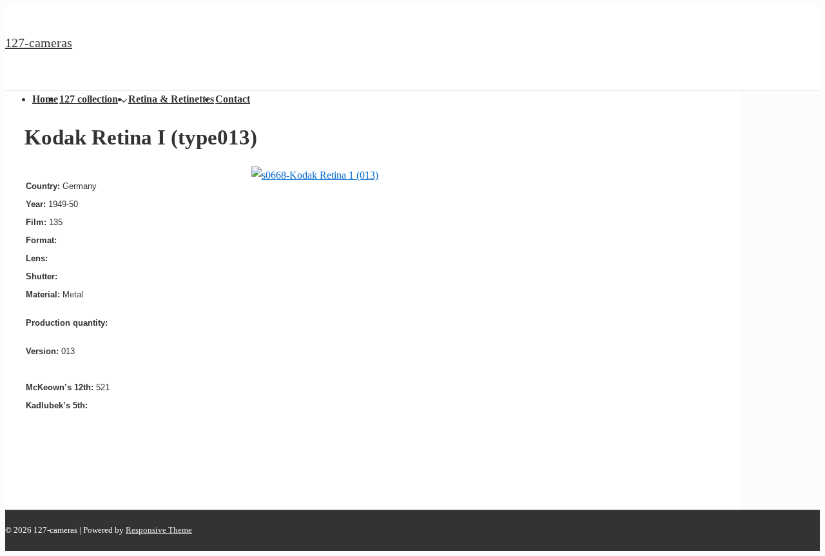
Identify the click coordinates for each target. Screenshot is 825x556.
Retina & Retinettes (171, 99)
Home (45, 99)
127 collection (88, 99)
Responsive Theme (159, 530)
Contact (232, 99)
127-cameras (38, 42)
